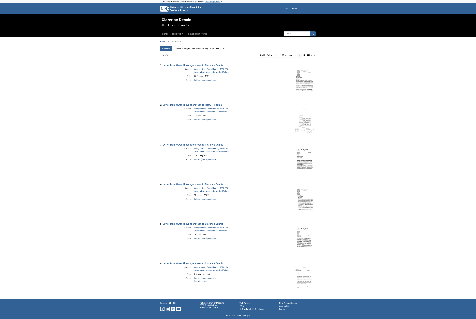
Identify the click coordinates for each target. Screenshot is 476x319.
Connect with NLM (168, 303)
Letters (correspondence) (205, 80)
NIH (233, 315)
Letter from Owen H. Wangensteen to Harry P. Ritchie (192, 104)
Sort (268, 55)
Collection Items (197, 34)
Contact (285, 8)
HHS (239, 315)
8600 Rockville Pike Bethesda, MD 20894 (209, 306)
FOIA (241, 306)
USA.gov (246, 315)
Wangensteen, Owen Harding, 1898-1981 (212, 69)
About (294, 8)
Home (165, 34)
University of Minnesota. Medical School (211, 72)
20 (287, 55)
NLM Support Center (288, 303)
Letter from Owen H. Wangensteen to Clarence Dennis (193, 65)
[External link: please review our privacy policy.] (162, 309)
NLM (228, 315)
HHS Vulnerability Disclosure (252, 309)
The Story (177, 34)
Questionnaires (200, 281)
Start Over (166, 48)
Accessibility (284, 306)
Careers (282, 309)
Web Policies (245, 303)
